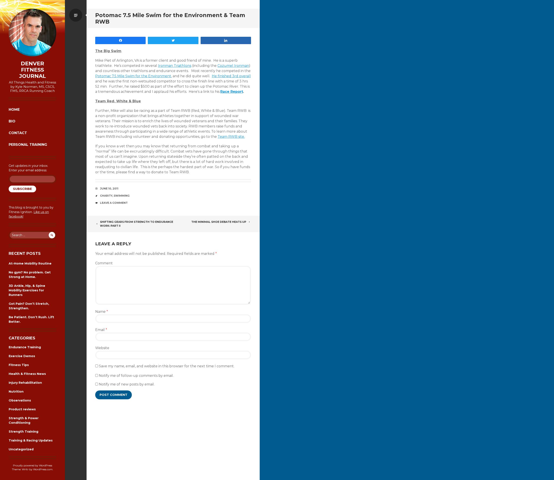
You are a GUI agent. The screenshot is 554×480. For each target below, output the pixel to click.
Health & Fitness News (27, 374)
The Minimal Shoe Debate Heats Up (218, 221)
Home (14, 110)
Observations (20, 400)
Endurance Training (25, 347)
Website (102, 348)
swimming (122, 195)
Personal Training (28, 145)
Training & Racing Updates (31, 440)
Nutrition (16, 391)
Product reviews (22, 409)
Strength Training (23, 431)
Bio (12, 121)
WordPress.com (43, 469)
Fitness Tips (19, 365)
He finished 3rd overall (231, 76)
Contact (18, 133)
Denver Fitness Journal (32, 70)
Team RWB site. (231, 137)
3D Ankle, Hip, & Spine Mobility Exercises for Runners (27, 290)
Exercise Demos (22, 356)
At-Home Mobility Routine (30, 263)
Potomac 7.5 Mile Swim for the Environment (133, 76)
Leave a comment (114, 202)
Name (101, 312)
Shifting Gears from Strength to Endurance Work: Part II (136, 223)
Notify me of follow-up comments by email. (136, 376)
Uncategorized (21, 449)
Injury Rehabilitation (25, 383)
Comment (104, 263)
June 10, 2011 (109, 188)
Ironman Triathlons (174, 66)
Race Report (231, 92)
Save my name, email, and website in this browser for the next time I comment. (166, 366)
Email (101, 330)
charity (106, 195)
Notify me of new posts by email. (127, 384)
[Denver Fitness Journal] (32, 32)
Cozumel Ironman (233, 66)
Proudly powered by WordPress (32, 465)
